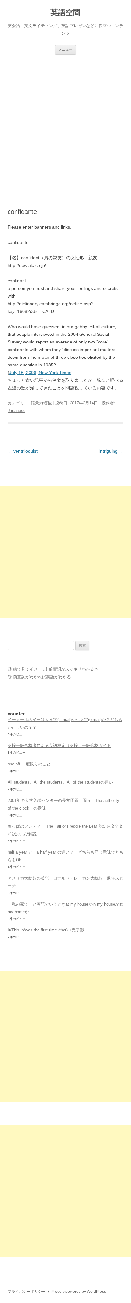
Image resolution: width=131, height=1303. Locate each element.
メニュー (65, 49)
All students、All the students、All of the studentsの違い (60, 782)
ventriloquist (23, 451)
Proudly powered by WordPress (78, 1291)
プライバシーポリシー (27, 1291)
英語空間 (65, 12)
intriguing (111, 451)
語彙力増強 (41, 403)
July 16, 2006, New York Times (40, 372)
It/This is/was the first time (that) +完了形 (46, 930)
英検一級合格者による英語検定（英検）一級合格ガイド (59, 745)
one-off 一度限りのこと (29, 764)
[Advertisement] (65, 123)
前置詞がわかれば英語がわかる (42, 676)
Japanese (16, 410)
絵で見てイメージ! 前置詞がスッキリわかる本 (55, 669)
